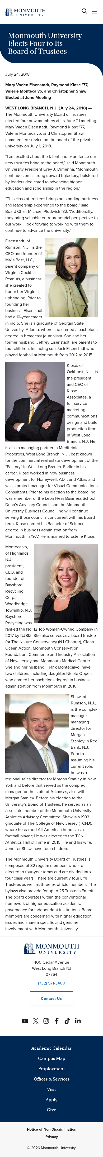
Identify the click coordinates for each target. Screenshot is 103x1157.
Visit (51, 1089)
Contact (46, 998)
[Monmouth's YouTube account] (25, 1021)
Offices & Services (51, 1079)
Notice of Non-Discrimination (51, 1129)
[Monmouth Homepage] (25, 11)
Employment (51, 1069)
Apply (51, 1099)
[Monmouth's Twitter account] (35, 1021)
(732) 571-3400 (51, 983)
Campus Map (51, 1058)
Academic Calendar (51, 1048)
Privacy (51, 1137)
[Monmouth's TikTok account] (67, 1021)
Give (51, 1110)
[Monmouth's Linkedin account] (78, 1021)
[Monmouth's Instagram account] (46, 1021)
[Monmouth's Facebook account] (57, 1021)
